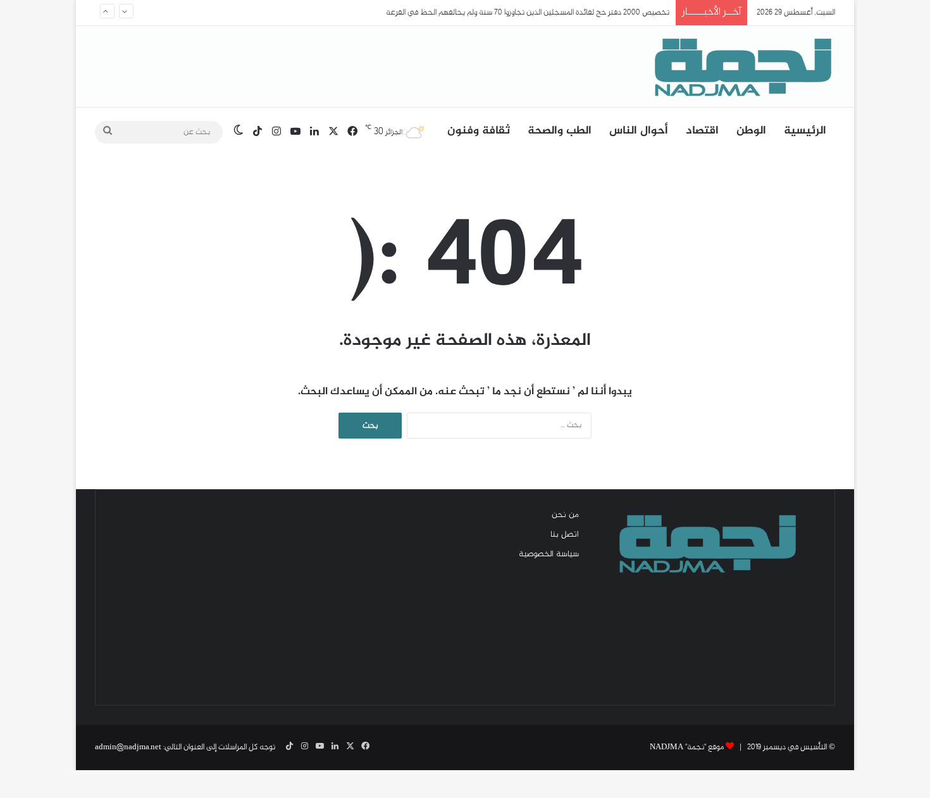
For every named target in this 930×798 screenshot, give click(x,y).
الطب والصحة (560, 131)
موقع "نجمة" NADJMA (687, 747)
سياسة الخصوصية (549, 554)
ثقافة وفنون (478, 131)
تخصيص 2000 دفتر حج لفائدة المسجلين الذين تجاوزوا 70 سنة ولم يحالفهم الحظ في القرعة (527, 13)
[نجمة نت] (740, 66)
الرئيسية (805, 131)
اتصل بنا (564, 535)
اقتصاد (702, 131)
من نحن (565, 515)
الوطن (751, 131)
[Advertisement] (224, 597)
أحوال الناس (638, 131)
